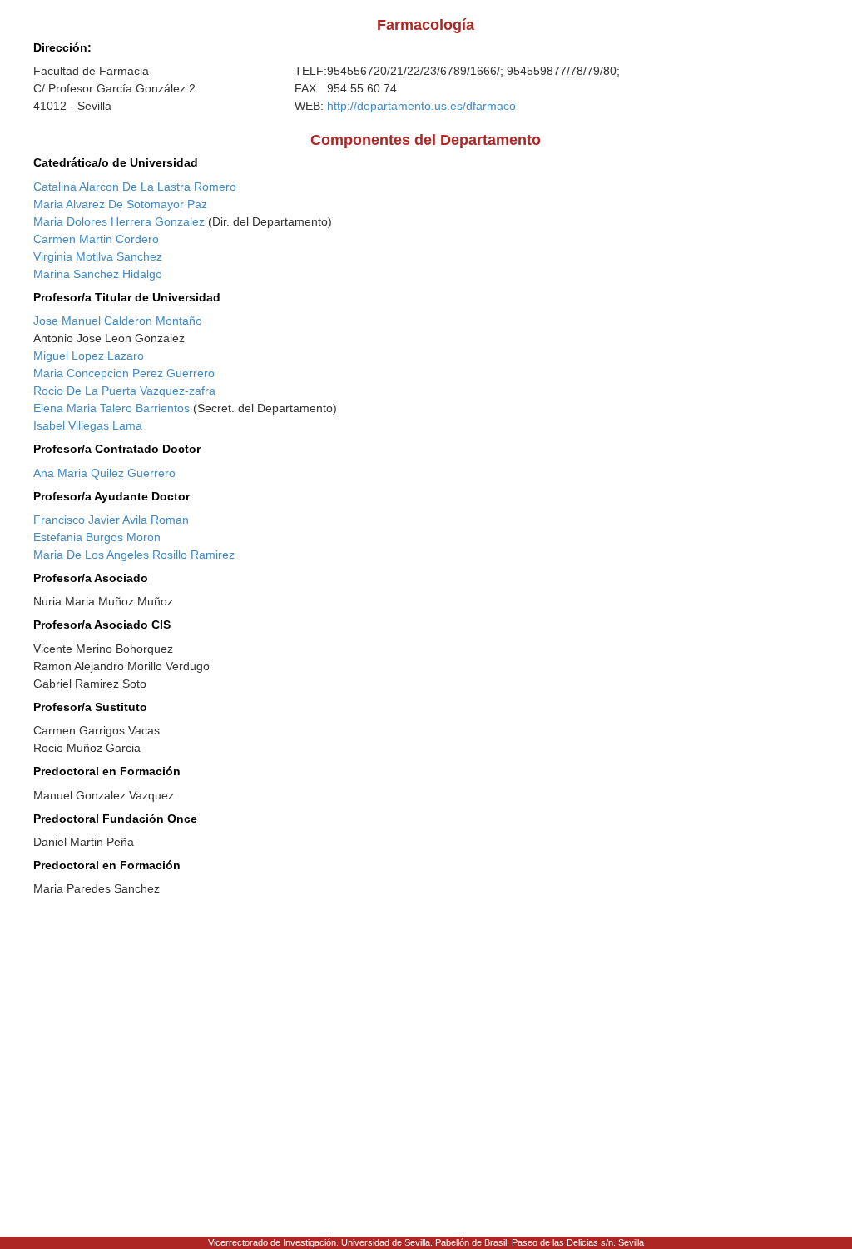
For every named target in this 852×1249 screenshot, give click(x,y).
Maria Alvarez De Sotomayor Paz (120, 204)
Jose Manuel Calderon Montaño (117, 320)
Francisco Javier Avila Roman (111, 519)
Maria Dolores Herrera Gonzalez (119, 221)
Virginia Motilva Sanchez (97, 256)
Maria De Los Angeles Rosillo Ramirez (134, 554)
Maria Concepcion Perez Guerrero (124, 373)
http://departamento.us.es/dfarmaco (421, 105)
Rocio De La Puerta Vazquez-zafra (124, 390)
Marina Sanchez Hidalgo (97, 274)
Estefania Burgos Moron (97, 537)
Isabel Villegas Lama (87, 425)
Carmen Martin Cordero (96, 239)
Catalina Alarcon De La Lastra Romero (134, 186)
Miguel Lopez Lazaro (88, 355)
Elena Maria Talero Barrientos (111, 408)
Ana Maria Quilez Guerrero (104, 473)
